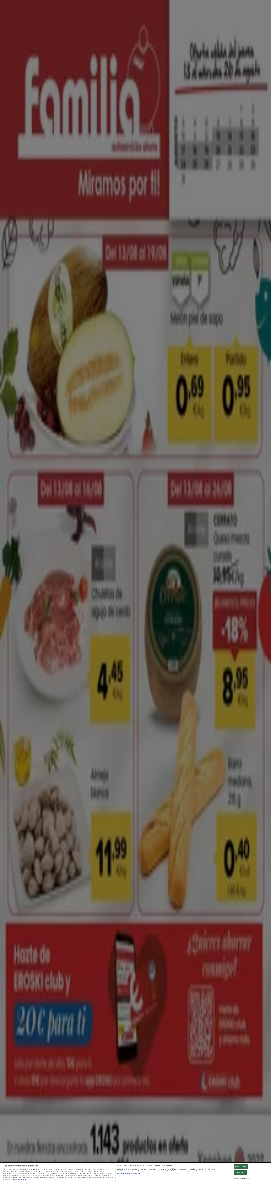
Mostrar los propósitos (241, 1179)
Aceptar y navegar (241, 1166)
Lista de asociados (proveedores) (128, 1173)
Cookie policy (21, 1179)
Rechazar (240, 1172)
